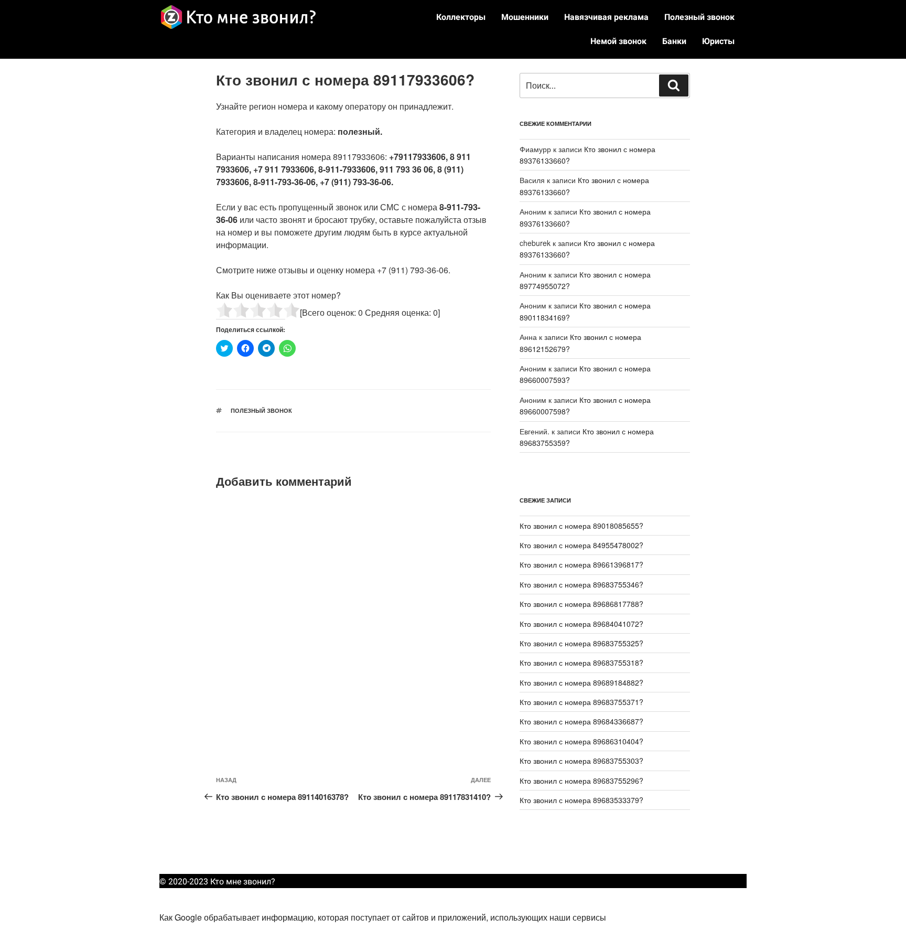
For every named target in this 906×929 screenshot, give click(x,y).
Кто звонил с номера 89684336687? (581, 721)
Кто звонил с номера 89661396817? (581, 564)
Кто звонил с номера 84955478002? (581, 545)
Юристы (718, 41)
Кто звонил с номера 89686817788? (581, 604)
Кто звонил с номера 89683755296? (581, 780)
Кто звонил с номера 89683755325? (581, 643)
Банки (674, 41)
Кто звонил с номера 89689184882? (581, 682)
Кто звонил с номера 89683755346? (581, 584)
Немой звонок (618, 41)
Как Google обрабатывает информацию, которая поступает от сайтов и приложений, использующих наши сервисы (382, 917)
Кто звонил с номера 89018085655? (581, 525)
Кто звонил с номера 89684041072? (581, 623)
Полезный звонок (699, 17)
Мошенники (524, 17)
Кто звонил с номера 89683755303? (581, 760)
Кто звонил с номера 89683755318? (581, 662)
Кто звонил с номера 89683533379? (581, 800)
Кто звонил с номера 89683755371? (581, 702)
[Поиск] (673, 85)
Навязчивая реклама (606, 17)
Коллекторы (461, 17)
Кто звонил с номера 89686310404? (581, 741)
